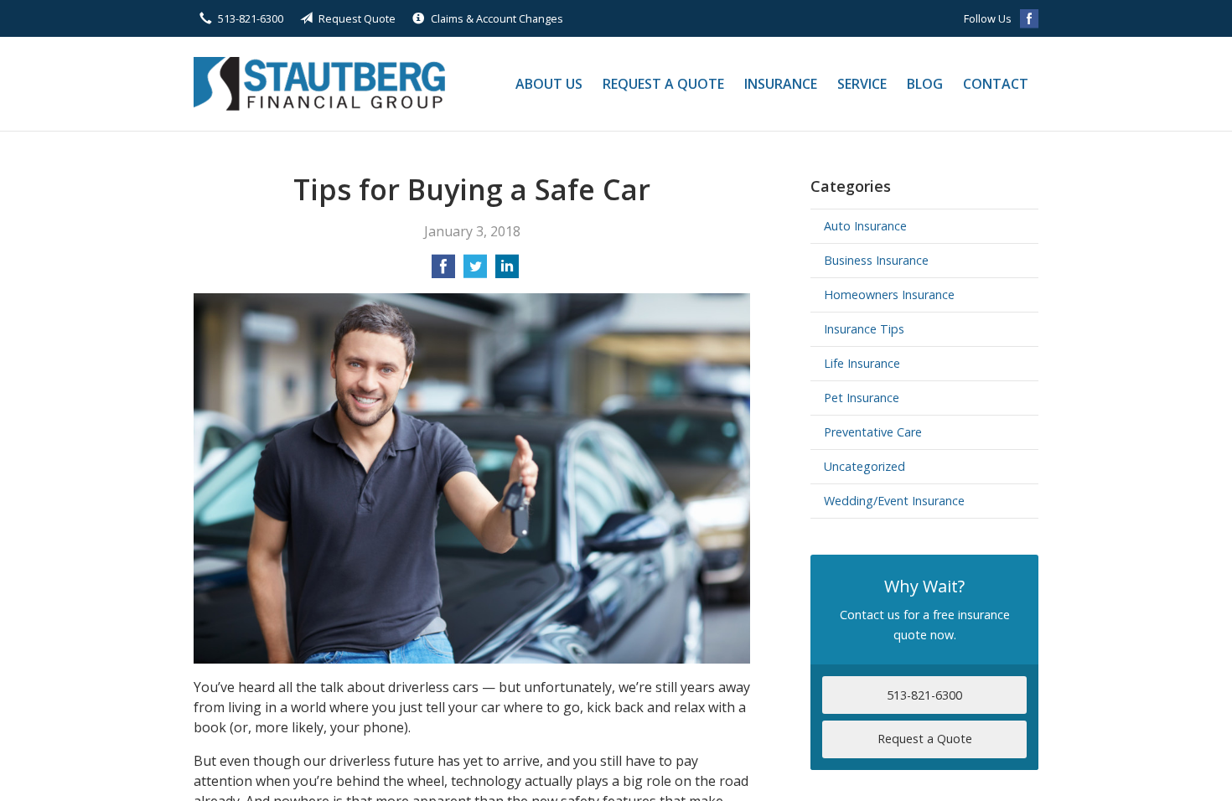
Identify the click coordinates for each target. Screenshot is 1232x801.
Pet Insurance (861, 398)
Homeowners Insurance (889, 294)
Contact (995, 84)
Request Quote (357, 18)
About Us (548, 84)
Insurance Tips (864, 329)
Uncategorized (864, 466)
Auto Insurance (865, 226)
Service (862, 84)
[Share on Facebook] (443, 271)
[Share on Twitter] (475, 271)
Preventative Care (873, 432)
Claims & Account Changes (497, 18)
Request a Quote (663, 84)
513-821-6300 (250, 18)
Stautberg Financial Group (319, 84)
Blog (925, 84)
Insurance (780, 84)
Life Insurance (862, 363)
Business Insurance (876, 260)
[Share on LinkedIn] (507, 271)
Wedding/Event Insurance (894, 501)
